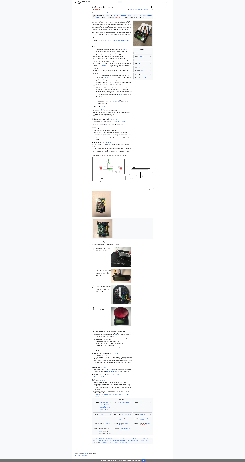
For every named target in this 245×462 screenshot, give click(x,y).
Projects (105, 438)
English (142, 414)
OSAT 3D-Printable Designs (133, 440)
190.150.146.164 (143, 424)
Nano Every (109, 60)
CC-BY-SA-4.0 (86, 453)
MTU (109, 15)
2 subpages (121, 418)
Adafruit (120, 94)
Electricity (135, 438)
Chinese (103, 418)
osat (101, 406)
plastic (101, 411)
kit (112, 80)
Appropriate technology (144, 438)
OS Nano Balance (108, 43)
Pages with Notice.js (106, 442)
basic (122, 428)
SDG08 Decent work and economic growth (127, 402)
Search (120, 2)
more (124, 430)
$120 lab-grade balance (111, 371)
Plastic (147, 440)
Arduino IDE (103, 115)
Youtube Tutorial (116, 121)
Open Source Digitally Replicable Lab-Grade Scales (116, 40)
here (114, 336)
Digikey (103, 84)
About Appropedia (78, 455)
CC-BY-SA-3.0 (102, 414)
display (101, 409)
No (142, 70)
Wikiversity (124, 121)
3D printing (102, 402)
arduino (108, 407)
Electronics (122, 440)
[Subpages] (152, 7)
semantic (126, 428)
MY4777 (100, 438)
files (122, 430)
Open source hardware (114, 440)
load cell (106, 409)
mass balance (106, 404)
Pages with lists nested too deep (119, 442)
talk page (118, 17)
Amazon (115, 92)
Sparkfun (107, 71)
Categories (95, 438)
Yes (139, 67)
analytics (108, 423)
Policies (83, 455)
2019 (140, 63)
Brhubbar (142, 56)
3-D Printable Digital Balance (106, 12)
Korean (107, 418)
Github (123, 49)
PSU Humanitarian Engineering (101, 376)
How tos (130, 438)
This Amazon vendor (102, 65)
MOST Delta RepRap (99, 109)
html (129, 428)
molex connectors (116, 101)
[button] (76, 2)
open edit (144, 17)
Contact (86, 455)
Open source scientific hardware (100, 440)
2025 (147, 423)
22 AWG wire (124, 100)
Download (145, 77)
